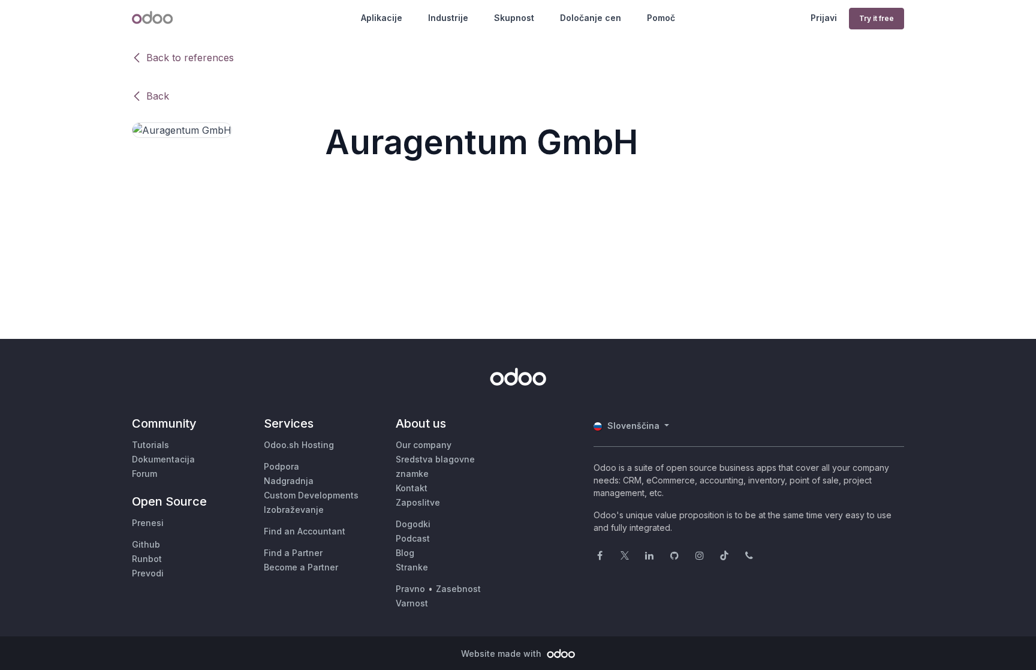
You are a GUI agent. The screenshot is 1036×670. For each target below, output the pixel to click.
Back (157, 96)
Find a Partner (293, 553)
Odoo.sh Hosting (299, 445)
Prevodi (148, 573)
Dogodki (413, 524)
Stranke (412, 567)
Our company (423, 445)
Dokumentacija (163, 459)
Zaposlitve (418, 502)
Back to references (190, 58)
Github (146, 544)
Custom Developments (311, 495)
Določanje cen (590, 18)
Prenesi (148, 523)
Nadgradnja (289, 481)
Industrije (448, 18)
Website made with (502, 653)
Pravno (410, 589)
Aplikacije (381, 18)
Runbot (147, 559)
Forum (144, 473)
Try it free (876, 18)
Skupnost (514, 18)
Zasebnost (458, 589)
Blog (405, 553)
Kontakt (411, 488)
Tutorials (150, 445)
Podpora (281, 466)
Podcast (413, 538)
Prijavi (824, 18)
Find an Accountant (304, 531)
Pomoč (661, 18)
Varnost (412, 603)
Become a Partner (301, 567)
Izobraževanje (294, 509)
